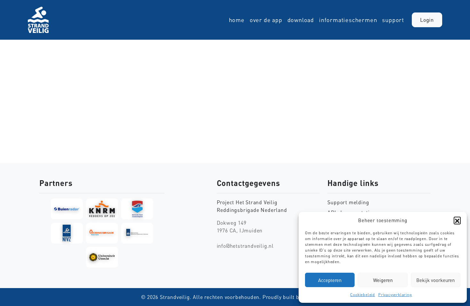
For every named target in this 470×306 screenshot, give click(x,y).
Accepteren (329, 280)
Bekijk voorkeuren (435, 280)
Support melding (348, 202)
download (300, 19)
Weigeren (383, 280)
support (393, 19)
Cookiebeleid (362, 294)
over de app (266, 19)
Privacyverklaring (395, 294)
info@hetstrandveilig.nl (245, 246)
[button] (457, 220)
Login (427, 20)
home (237, 19)
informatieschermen (348, 19)
